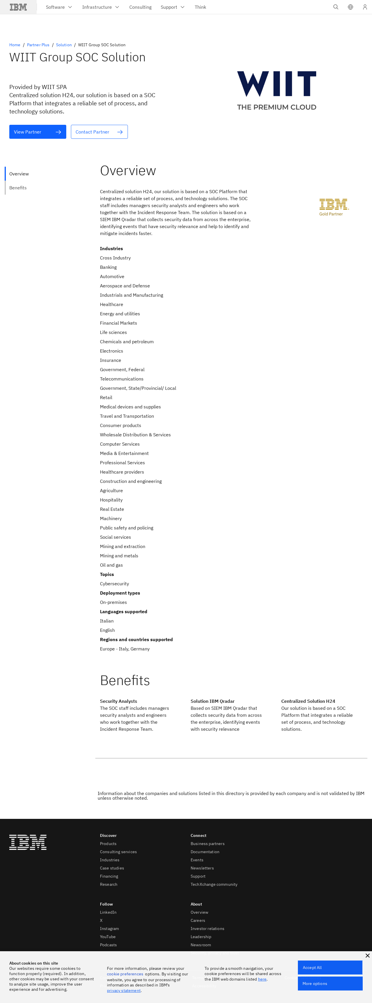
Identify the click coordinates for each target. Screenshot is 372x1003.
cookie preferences (125, 974)
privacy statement (124, 990)
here (262, 979)
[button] (350, 7)
